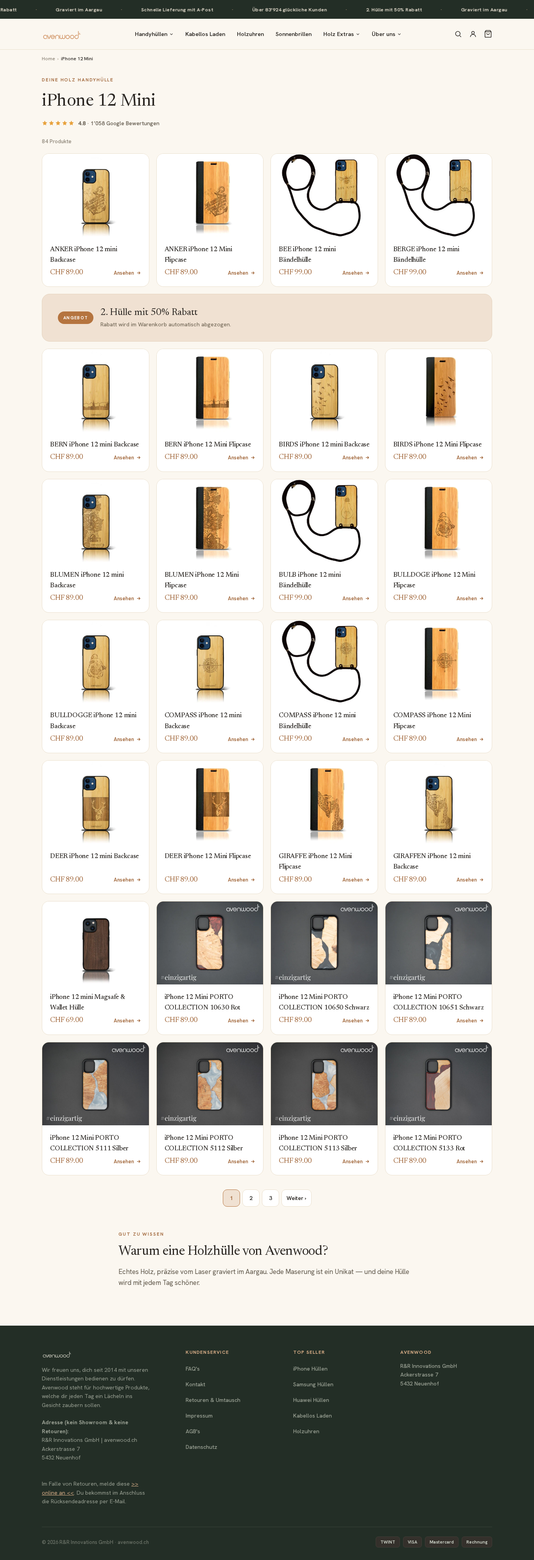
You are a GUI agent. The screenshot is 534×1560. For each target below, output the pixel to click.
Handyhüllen (151, 34)
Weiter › (296, 1198)
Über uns (383, 34)
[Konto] (473, 34)
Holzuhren (250, 34)
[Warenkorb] (488, 34)
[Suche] (458, 34)
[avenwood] (62, 34)
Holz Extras (338, 34)
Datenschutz (201, 1446)
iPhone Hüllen (310, 1368)
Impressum (199, 1415)
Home (48, 58)
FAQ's (193, 1368)
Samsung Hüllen (313, 1384)
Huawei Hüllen (311, 1399)
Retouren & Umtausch (213, 1399)
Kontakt (195, 1384)
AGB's (193, 1431)
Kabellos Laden (205, 34)
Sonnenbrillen (294, 34)
